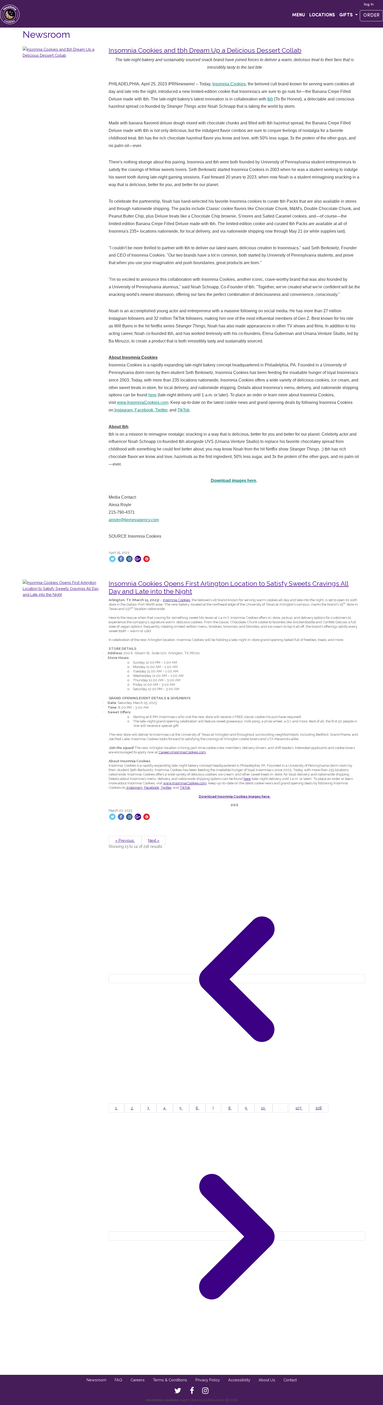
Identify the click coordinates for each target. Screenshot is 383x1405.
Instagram (123, 410)
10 (263, 1108)
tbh (270, 99)
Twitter (160, 410)
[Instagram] (129, 559)
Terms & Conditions (170, 1380)
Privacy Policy (207, 1380)
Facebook (143, 410)
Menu (298, 15)
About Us (267, 1380)
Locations (322, 15)
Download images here (233, 480)
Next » (153, 840)
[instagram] (205, 1391)
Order (371, 15)
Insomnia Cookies (229, 84)
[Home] (10, 14)
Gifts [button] (346, 15)
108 (319, 1108)
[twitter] (178, 1391)
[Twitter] (112, 559)
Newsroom (96, 1380)
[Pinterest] (146, 559)
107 (298, 1108)
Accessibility (239, 1380)
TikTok (183, 410)
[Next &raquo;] (237, 1236)
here (152, 395)
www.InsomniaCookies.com (142, 402)
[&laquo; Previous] (237, 978)
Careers (138, 1380)
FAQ (118, 1380)
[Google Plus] (138, 559)
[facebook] (192, 1391)
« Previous (125, 840)
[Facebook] (121, 559)
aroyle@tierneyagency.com (134, 520)
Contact (290, 1380)
